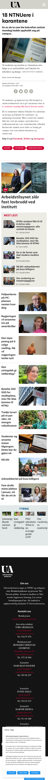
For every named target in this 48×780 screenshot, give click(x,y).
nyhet (7, 148)
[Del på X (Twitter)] (21, 91)
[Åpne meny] (44, 5)
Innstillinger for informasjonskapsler (34, 778)
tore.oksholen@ (24, 630)
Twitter (26, 138)
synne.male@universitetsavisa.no (24, 696)
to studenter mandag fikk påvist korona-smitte (23, 106)
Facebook (17, 138)
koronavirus (35, 148)
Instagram (39, 138)
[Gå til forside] (24, 4)
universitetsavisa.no (24, 633)
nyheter (19, 148)
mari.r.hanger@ (24, 668)
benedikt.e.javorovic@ (24, 651)
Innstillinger (35, 773)
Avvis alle (11, 773)
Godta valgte (23, 773)
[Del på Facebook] (16, 91)
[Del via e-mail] (26, 91)
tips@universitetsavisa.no (24, 618)
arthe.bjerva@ (25, 712)
